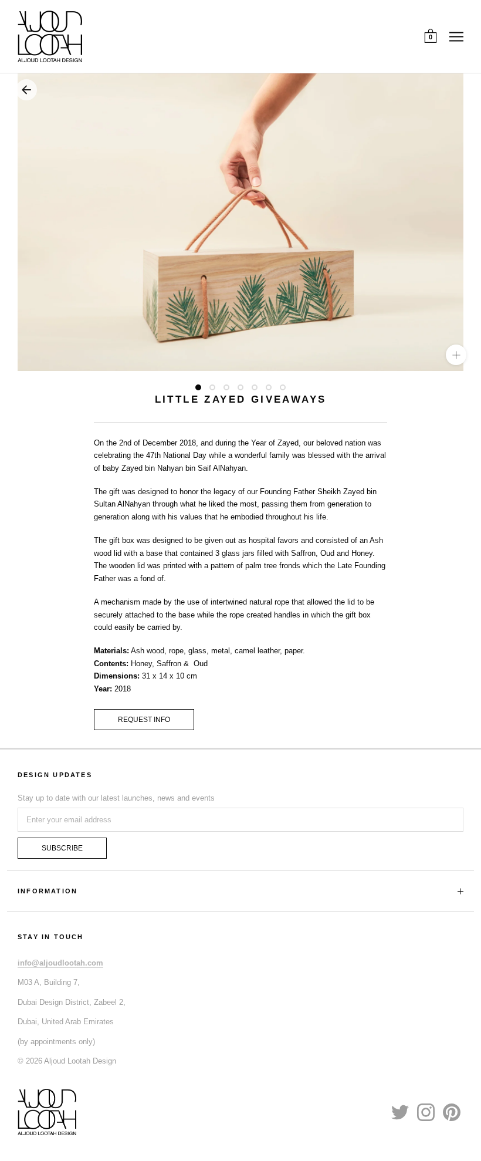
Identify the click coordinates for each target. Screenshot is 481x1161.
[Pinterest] (451, 1111)
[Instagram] (426, 1111)
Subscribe (62, 848)
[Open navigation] (456, 36)
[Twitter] (400, 1111)
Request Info (144, 720)
